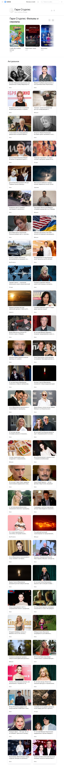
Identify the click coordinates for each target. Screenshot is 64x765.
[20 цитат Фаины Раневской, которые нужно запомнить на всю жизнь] (44, 127)
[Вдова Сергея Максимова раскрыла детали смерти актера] (19, 576)
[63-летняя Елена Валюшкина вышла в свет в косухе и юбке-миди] (44, 576)
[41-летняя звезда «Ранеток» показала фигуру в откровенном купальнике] (44, 676)
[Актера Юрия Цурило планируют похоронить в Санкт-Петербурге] (44, 601)
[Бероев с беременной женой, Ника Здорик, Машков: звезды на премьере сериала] (44, 551)
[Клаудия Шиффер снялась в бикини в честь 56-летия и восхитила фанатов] (19, 626)
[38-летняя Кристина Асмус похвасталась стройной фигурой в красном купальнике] (44, 651)
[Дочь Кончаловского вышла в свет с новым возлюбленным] (44, 452)
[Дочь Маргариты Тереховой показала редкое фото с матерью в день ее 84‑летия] (19, 227)
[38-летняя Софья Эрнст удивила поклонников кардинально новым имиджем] (19, 477)
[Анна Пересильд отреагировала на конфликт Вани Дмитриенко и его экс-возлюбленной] (44, 352)
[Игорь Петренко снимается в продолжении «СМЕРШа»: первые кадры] (19, 701)
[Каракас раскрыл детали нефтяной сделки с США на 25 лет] (19, 302)
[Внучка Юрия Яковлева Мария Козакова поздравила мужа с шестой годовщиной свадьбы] (19, 152)
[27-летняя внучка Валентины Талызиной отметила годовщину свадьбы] (19, 502)
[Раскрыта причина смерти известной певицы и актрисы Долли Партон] (44, 277)
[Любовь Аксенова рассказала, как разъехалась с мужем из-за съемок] (19, 676)
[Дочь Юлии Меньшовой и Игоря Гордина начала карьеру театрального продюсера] (19, 177)
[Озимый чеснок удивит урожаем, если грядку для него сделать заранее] (44, 701)
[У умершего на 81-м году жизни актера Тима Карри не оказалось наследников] (44, 502)
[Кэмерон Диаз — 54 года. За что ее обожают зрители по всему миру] (19, 726)
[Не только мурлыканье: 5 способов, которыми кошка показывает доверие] (19, 526)
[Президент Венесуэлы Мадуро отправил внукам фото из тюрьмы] (44, 202)
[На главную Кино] (8, 2)
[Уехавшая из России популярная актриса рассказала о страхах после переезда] (19, 102)
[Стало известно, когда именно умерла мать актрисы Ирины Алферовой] (19, 127)
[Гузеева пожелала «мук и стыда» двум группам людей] (44, 302)
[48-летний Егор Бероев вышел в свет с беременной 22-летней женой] (44, 427)
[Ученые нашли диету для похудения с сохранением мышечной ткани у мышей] (19, 452)
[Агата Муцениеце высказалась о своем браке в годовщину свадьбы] (19, 402)
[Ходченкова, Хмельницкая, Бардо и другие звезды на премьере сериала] (19, 751)
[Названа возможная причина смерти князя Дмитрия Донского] (19, 651)
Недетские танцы (30, 48)
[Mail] (5, 2)
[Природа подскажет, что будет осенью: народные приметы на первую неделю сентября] (44, 152)
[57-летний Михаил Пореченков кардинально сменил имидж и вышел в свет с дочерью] (44, 726)
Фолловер (44, 48)
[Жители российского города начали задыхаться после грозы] (44, 177)
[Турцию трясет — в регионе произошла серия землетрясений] (19, 277)
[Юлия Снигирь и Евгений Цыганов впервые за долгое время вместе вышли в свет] (44, 751)
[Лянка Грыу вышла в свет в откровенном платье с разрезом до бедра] (19, 601)
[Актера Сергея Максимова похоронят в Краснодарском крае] (44, 377)
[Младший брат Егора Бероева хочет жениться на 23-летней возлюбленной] (44, 252)
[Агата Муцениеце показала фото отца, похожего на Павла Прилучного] (19, 551)
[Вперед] (53, 20)
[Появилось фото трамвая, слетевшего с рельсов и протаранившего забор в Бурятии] (19, 202)
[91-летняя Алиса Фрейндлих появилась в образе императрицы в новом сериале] (19, 377)
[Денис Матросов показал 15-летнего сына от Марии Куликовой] (19, 327)
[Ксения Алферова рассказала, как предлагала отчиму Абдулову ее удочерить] (19, 77)
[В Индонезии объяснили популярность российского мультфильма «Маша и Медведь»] (44, 626)
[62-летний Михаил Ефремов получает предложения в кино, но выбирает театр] (44, 327)
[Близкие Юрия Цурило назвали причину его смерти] (19, 352)
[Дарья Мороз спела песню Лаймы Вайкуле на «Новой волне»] (44, 402)
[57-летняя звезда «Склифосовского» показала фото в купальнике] (19, 427)
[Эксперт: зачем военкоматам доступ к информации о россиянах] (44, 102)
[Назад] (49, 20)
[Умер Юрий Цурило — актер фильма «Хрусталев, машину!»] (44, 477)
